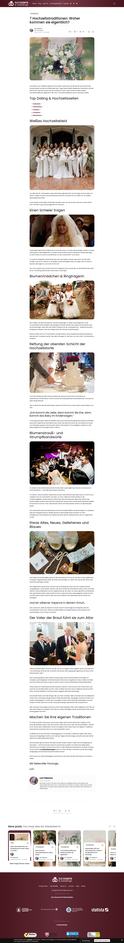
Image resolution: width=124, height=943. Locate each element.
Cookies (29, 939)
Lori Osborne (38, 28)
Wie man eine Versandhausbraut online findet (44, 853)
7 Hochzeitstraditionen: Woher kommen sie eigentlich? (68, 853)
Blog (12, 843)
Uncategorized (34, 13)
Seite (47, 749)
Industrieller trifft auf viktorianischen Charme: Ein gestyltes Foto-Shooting (93, 852)
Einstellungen (86, 940)
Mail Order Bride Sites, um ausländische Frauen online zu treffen (19, 849)
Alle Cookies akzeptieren (102, 940)
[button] (70, 31)
